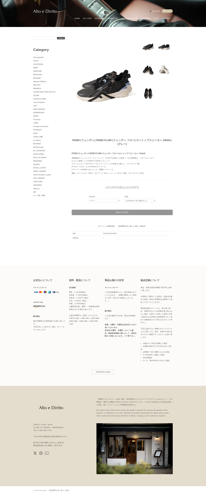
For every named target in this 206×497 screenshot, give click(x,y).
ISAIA (35, 133)
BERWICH (37, 88)
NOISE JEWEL (38, 154)
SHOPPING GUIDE (129, 18)
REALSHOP (146, 18)
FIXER (35, 123)
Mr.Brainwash (38, 147)
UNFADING (37, 185)
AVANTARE (37, 71)
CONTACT (166, 18)
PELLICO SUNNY (39, 157)
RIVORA (36, 164)
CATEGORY (100, 18)
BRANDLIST (113, 18)
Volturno (36, 188)
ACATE (36, 61)
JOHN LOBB (38, 137)
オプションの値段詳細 (106, 226)
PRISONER (37, 161)
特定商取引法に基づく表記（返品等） (132, 226)
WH (34, 192)
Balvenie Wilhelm (39, 81)
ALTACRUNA (38, 64)
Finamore (37, 119)
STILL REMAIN (39, 178)
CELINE (36, 95)
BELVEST (37, 85)
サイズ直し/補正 (39, 195)
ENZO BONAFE (39, 109)
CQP (35, 106)
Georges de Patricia (40, 126)
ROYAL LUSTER (39, 168)
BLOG (156, 18)
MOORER (37, 144)
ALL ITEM (87, 18)
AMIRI (35, 68)
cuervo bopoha (39, 102)
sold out (122, 212)
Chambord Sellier (39, 99)
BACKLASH (37, 75)
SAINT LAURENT (39, 171)
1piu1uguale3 (38, 57)
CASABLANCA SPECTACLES (44, 92)
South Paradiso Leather (42, 175)
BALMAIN (37, 78)
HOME (77, 18)
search (61, 38)
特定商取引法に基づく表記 (59, 490)
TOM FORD (37, 182)
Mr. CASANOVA (39, 151)
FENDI (35, 116)
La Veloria (37, 140)
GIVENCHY (37, 130)
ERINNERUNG (38, 112)
